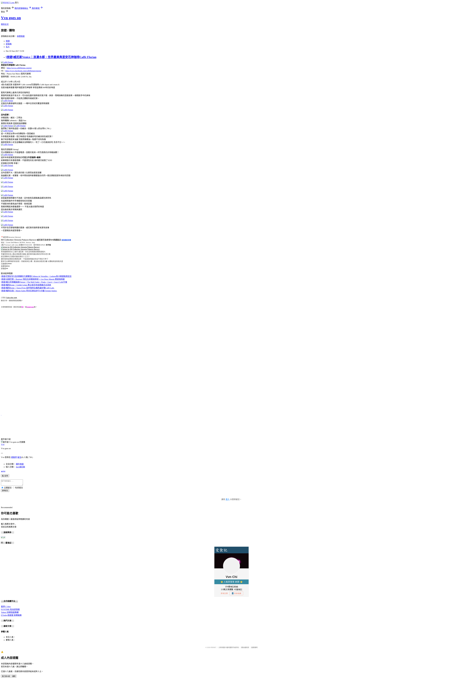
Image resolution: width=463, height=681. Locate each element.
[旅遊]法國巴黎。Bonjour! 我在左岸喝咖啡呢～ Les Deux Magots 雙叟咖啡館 (33, 279)
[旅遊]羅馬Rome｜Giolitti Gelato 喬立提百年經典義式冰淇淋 (26, 285)
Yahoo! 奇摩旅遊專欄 (10, 612)
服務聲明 (254, 647)
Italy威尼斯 (20, 467)
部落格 (9, 44)
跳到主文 (5, 24)
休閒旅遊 (21, 36)
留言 (19, 457)
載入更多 (5, 476)
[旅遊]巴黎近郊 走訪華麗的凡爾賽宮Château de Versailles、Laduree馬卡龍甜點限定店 (36, 276)
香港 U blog (6, 607)
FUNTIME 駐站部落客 (10, 609)
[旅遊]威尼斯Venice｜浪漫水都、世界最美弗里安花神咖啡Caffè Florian (51, 57)
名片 (8, 47)
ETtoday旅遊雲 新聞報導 (11, 615)
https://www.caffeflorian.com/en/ (19, 68)
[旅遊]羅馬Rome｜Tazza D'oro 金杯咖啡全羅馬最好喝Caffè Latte (27, 288)
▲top (3, 471)
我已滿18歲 (6, 676)
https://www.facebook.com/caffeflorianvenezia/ (23, 71)
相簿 (8, 41)
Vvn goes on (11, 18)
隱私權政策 (245, 647)
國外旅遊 (20, 464)
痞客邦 (14, 457)
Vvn (2, 444)
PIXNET (213, 647)
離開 (13, 676)
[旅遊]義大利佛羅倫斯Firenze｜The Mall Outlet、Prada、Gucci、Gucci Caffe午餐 (34, 282)
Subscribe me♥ (11, 298)
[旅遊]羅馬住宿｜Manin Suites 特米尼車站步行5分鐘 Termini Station (29, 291)
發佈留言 (5, 490)
